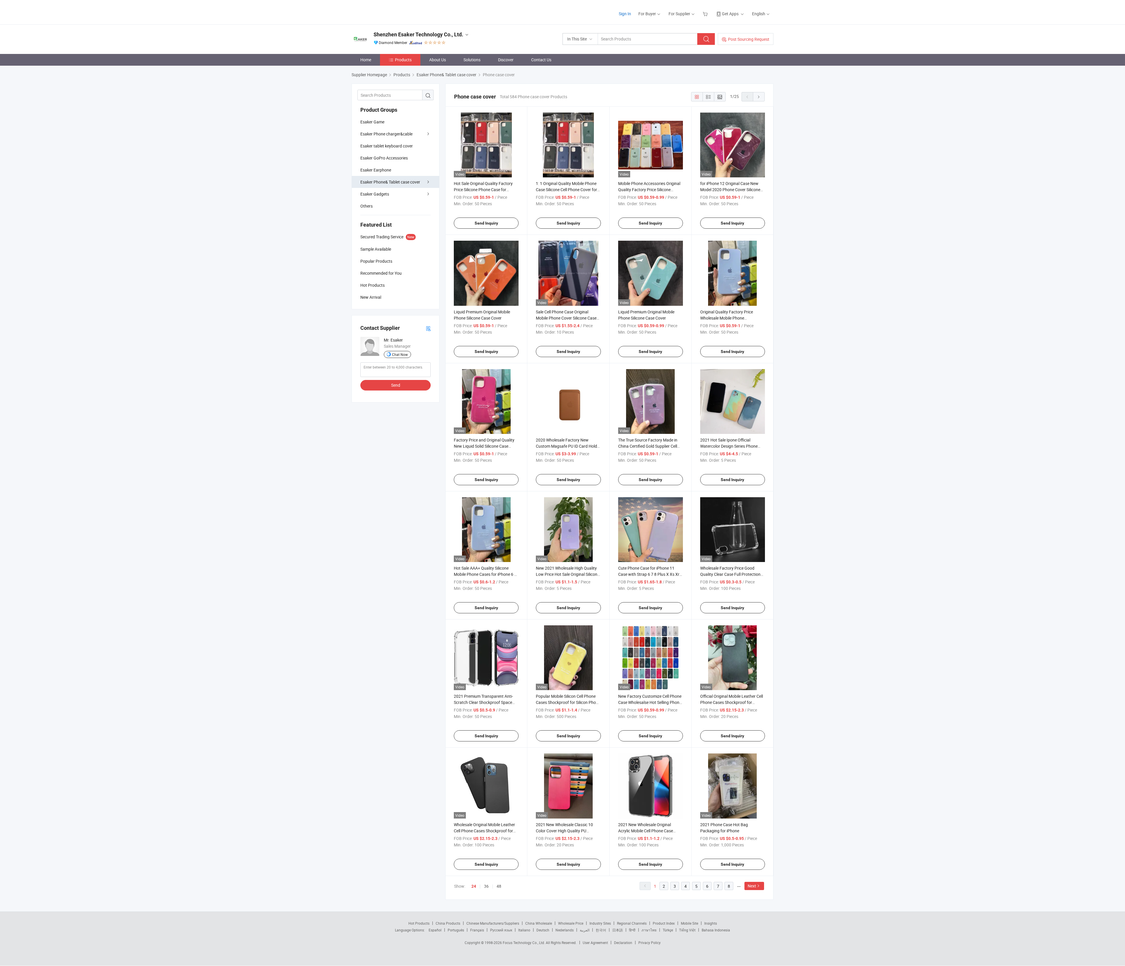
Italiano (524, 930)
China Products (448, 923)
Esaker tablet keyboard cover (386, 146)
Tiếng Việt (687, 930)
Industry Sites (600, 923)
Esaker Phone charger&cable (386, 134)
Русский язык (501, 930)
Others (366, 206)
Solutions (471, 59)
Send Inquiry (486, 223)
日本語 (617, 930)
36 (486, 886)
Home (365, 59)
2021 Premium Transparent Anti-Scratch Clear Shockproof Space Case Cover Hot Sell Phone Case (483, 702)
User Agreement (595, 942)
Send (395, 385)
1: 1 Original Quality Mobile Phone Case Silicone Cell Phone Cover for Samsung (566, 189)
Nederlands (564, 930)
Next (752, 886)
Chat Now (400, 354)
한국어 (601, 930)
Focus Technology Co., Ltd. (524, 942)
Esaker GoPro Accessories (384, 158)
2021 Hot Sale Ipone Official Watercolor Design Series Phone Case (729, 446)
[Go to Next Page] (758, 96)
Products (403, 59)
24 (473, 886)
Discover (506, 59)
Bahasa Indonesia (716, 930)
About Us (437, 59)
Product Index (664, 923)
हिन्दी (632, 930)
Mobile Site (689, 923)
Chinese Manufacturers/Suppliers (492, 923)
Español (435, 930)
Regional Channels (632, 923)
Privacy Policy (649, 942)
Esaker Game (372, 122)
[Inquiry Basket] (706, 13)
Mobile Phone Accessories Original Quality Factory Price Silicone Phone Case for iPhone (649, 189)
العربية (584, 930)
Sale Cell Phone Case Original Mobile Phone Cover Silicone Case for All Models (566, 318)
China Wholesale (538, 923)
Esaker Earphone (375, 170)
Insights (710, 923)
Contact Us (541, 59)
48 (499, 886)
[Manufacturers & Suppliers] (389, 11)
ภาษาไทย (649, 930)
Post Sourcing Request (748, 39)
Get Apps (730, 13)
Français (477, 930)
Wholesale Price (570, 923)
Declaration (623, 942)
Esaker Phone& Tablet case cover (390, 182)
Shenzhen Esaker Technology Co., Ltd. (418, 34)
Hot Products (418, 923)
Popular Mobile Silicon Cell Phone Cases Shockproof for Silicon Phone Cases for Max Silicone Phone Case (568, 702)
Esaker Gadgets (374, 194)
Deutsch (542, 930)
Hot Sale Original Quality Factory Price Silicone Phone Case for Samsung (483, 189)
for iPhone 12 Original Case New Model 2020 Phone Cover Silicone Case (730, 189)
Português (456, 930)
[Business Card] (428, 328)
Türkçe (668, 930)
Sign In (625, 13)
